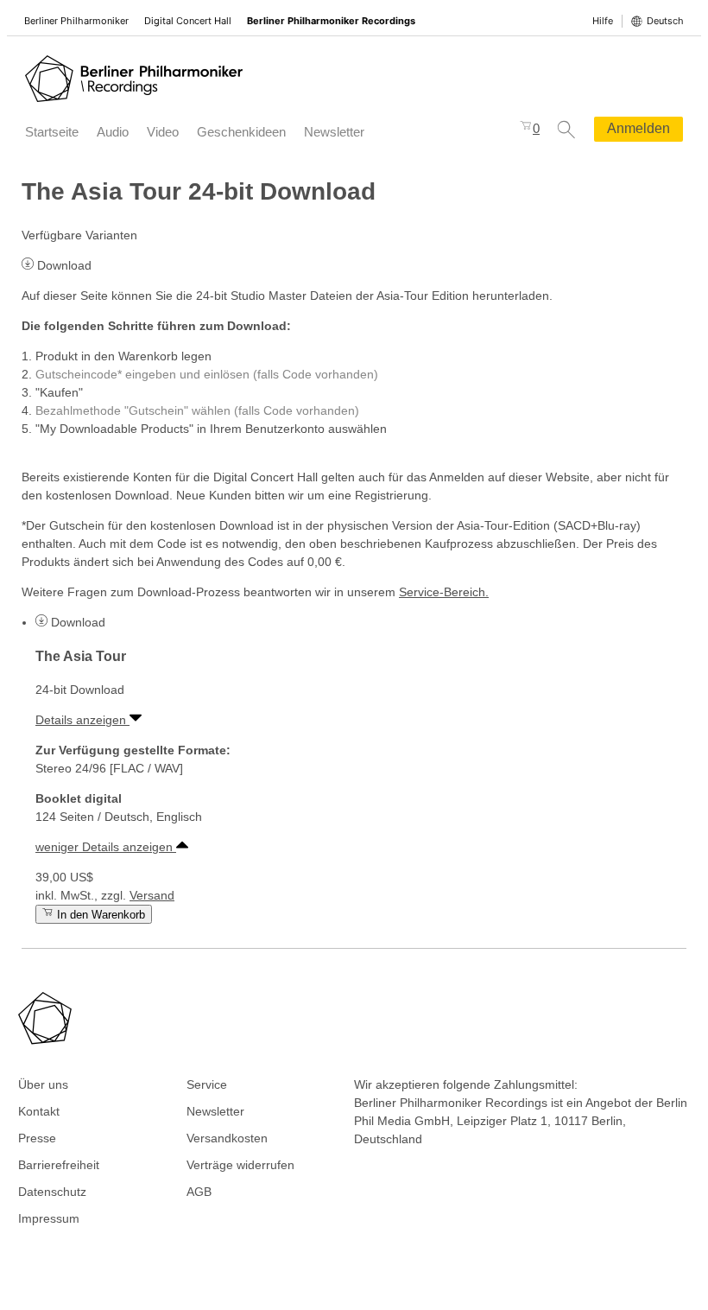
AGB (199, 1192)
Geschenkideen (241, 131)
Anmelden (638, 128)
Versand (152, 895)
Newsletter (334, 131)
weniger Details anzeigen (105, 847)
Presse (37, 1138)
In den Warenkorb (99, 914)
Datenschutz (52, 1192)
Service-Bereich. (444, 592)
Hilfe (602, 21)
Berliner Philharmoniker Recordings (331, 21)
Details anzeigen (82, 720)
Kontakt (39, 1111)
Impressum (48, 1218)
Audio (113, 131)
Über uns (43, 1084)
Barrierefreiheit (58, 1165)
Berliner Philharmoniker (76, 21)
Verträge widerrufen (240, 1165)
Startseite (52, 131)
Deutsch (665, 21)
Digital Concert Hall (187, 21)
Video (163, 131)
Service (206, 1084)
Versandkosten (227, 1138)
